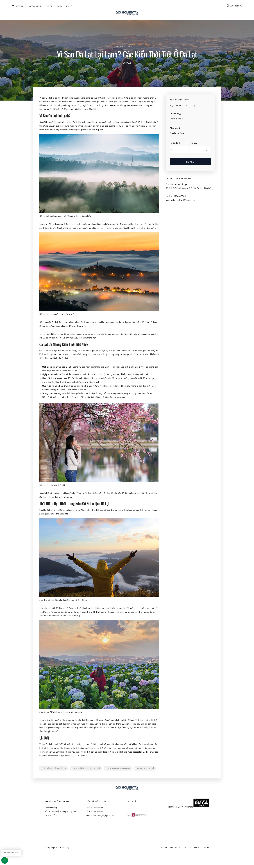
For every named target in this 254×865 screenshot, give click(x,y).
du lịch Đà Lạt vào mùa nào (119, 768)
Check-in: (175, 113)
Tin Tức (59, 6)
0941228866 (98, 811)
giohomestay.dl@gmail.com (102, 815)
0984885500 (236, 5)
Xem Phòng (175, 847)
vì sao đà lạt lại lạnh (145, 768)
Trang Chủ (162, 847)
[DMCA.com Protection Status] (201, 806)
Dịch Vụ (49, 6)
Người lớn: (175, 142)
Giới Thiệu (187, 847)
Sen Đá (197, 847)
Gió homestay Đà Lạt (138, 751)
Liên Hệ (69, 6)
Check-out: (176, 128)
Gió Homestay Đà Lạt (127, 46)
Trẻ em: (193, 142)
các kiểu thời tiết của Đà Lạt (55, 768)
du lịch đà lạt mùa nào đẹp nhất (86, 768)
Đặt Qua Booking (35, 6)
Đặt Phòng (20, 6)
